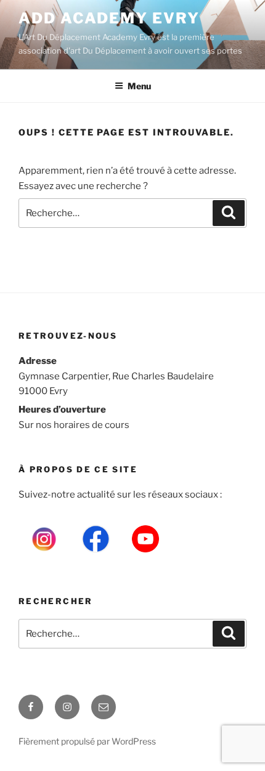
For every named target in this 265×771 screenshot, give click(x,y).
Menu (139, 86)
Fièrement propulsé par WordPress (87, 741)
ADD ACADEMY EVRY (109, 18)
